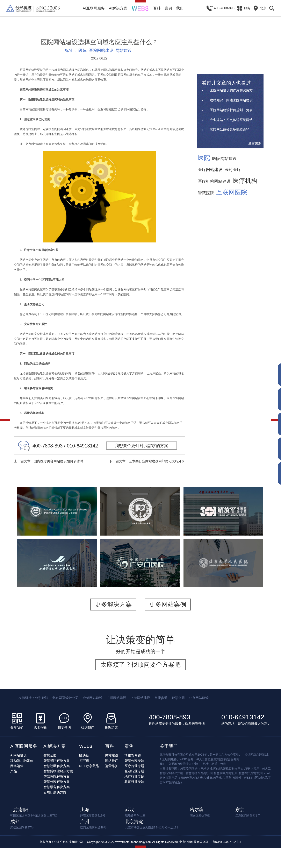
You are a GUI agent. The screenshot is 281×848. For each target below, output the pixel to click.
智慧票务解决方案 (56, 787)
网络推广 (111, 760)
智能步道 (160, 698)
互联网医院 (231, 192)
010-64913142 (242, 717)
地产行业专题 (134, 776)
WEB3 (85, 746)
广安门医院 (140, 551)
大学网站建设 (45, 525)
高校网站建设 (69, 525)
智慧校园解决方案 (56, 781)
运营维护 (111, 766)
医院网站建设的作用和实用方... (232, 90)
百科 (156, 8)
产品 (13, 771)
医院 (82, 50)
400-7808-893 (169, 717)
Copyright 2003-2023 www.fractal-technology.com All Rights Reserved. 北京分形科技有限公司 (147, 841)
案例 (168, 8)
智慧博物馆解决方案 (58, 771)
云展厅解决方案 (54, 792)
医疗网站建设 (210, 169)
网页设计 (74, 582)
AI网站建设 (18, 755)
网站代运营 (248, 577)
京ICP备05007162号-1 (227, 841)
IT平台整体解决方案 (204, 577)
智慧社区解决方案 (56, 766)
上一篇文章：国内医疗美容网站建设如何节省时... (50, 461)
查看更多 (254, 143)
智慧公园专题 (134, 760)
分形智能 (41, 698)
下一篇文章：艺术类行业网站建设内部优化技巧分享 (147, 461)
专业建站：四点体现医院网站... (232, 120)
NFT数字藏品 (89, 766)
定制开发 (83, 520)
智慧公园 (178, 698)
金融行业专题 (134, 771)
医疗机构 (245, 180)
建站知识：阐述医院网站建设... (232, 100)
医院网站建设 (101, 50)
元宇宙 (84, 760)
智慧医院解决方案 (56, 776)
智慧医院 (206, 193)
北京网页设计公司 (65, 698)
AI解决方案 (118, 8)
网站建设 (123, 50)
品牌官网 (39, 582)
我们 (179, 8)
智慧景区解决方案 (56, 760)
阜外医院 (140, 502)
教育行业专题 (134, 781)
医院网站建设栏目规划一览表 (231, 110)
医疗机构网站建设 (214, 181)
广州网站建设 (116, 698)
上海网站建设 (140, 698)
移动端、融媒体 (21, 760)
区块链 (84, 755)
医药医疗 (232, 169)
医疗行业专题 (134, 766)
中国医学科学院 (57, 499)
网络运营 (16, 766)
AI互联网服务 (94, 8)
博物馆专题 (132, 755)
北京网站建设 (199, 698)
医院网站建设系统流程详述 (229, 130)
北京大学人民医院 (223, 551)
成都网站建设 (92, 698)
